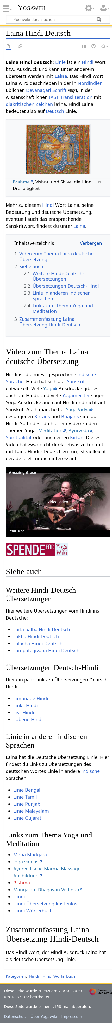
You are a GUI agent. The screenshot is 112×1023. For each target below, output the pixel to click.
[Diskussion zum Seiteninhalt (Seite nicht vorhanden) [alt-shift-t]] (20, 46)
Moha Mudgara (30, 854)
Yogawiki (32, 7)
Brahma (21, 182)
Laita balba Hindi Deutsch (41, 629)
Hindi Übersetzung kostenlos (45, 903)
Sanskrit (76, 381)
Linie (60, 62)
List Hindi (23, 712)
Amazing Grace (22, 472)
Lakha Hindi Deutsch (36, 636)
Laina (60, 76)
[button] (58, 502)
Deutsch (55, 111)
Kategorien (16, 976)
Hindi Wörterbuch (33, 910)
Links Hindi (25, 705)
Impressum (71, 1016)
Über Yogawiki (43, 1016)
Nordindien (90, 83)
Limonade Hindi (30, 698)
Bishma (21, 882)
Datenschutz (15, 1016)
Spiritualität (19, 437)
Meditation (50, 430)
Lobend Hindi (28, 719)
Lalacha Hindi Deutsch (38, 643)
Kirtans (42, 416)
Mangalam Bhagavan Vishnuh (46, 889)
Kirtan (76, 437)
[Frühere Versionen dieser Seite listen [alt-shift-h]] (94, 46)
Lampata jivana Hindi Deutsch (46, 650)
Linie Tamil (25, 797)
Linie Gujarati (28, 818)
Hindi (88, 62)
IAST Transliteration (70, 97)
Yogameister (76, 395)
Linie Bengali (27, 790)
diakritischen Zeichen (29, 104)
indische (90, 771)
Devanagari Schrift (46, 90)
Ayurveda (79, 430)
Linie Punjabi (27, 804)
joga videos (26, 861)
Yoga (48, 388)
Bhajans (70, 416)
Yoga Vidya (78, 409)
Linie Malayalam (31, 811)
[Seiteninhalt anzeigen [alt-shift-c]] (8, 46)
